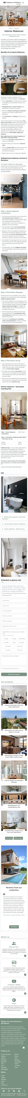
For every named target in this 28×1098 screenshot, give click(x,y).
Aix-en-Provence (6, 1054)
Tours (16, 1067)
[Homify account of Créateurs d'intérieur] (24, 1091)
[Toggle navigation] (23, 2)
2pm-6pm (8, 650)
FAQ (2, 1083)
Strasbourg (18, 1061)
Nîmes (16, 1056)
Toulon (17, 1063)
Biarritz (3, 1058)
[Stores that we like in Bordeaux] (12, 1048)
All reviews (14, 926)
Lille (2, 1063)
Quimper (17, 1060)
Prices (3, 1081)
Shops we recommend (11, 1022)
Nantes (17, 1054)
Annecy (3, 1056)
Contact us (4, 1085)
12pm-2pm (20, 646)
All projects (9, 838)
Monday (6, 638)
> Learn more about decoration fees (11, 467)
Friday (14, 642)
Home (10, 28)
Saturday (22, 642)
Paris (16, 1058)
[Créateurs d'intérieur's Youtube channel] (14, 1091)
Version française (21, 1095)
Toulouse (17, 1065)
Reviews (3, 1079)
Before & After (18, 838)
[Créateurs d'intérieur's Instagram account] (9, 1091)
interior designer (13, 451)
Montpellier (4, 1069)
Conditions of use (10, 1095)
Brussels (3, 1061)
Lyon (2, 1065)
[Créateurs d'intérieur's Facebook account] (3, 1091)
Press (2, 1075)
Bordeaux (4, 1060)
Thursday (6, 642)
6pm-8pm (19, 650)
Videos (3, 1077)
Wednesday (22, 638)
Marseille (3, 1067)
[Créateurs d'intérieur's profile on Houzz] (19, 1091)
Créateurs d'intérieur (13, 3)
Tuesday (14, 638)
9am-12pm (8, 646)
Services (16, 28)
